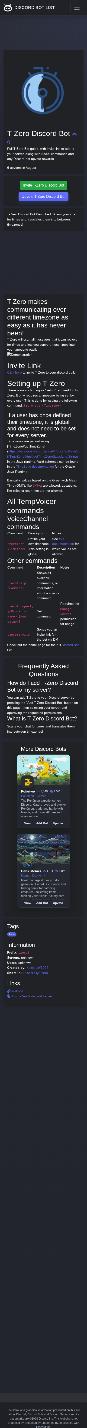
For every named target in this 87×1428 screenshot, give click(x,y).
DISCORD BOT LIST (34, 7)
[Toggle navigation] (76, 7)
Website (16, 991)
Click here (14, 372)
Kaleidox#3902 (37, 967)
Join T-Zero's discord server (31, 996)
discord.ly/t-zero (36, 973)
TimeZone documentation (35, 466)
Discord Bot (70, 645)
